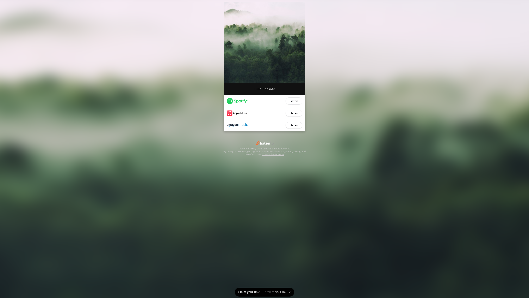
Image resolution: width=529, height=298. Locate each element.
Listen (294, 101)
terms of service (275, 151)
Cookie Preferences (273, 154)
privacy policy (292, 151)
